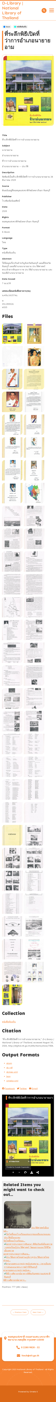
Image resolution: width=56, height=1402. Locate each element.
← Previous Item (20, 1312)
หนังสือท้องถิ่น (22, 27)
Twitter (23, 1088)
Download (31, 1172)
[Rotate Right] (16, 1102)
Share (38, 1172)
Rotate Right (25, 1172)
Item (8, 27)
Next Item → (38, 1312)
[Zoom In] (6, 1102)
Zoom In (13, 1172)
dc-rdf (9, 1067)
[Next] (50, 1135)
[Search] (44, 10)
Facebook (10, 1088)
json (8, 1076)
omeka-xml (12, 1080)
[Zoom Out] (11, 1102)
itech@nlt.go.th (30, 1355)
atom (9, 1063)
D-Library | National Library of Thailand (12, 10)
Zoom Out (19, 1172)
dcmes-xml (12, 1072)
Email (35, 1088)
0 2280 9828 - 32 (30, 1347)
